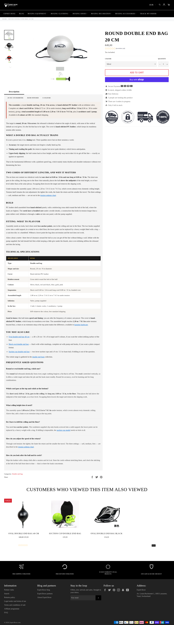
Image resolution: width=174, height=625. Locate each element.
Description (14, 92)
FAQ (6, 613)
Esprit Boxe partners (45, 594)
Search (6, 594)
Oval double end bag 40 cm (19, 337)
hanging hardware (81, 325)
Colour (108, 59)
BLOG (21, 14)
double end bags (38, 357)
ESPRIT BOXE (10, 14)
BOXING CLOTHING (59, 14)
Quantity (162, 59)
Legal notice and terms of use (15, 601)
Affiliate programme (11, 609)
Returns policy (9, 597)
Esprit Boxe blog (43, 590)
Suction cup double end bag (19, 352)
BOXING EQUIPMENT (37, 14)
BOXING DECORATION (101, 14)
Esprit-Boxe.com (15, 622)
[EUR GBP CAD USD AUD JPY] (152, 5)
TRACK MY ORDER (148, 14)
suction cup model (63, 430)
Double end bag (17, 474)
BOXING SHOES (79, 14)
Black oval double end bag (19, 344)
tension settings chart (48, 195)
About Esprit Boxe (44, 597)
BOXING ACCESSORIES (125, 14)
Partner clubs (9, 590)
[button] (115, 48)
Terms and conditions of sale (14, 605)
